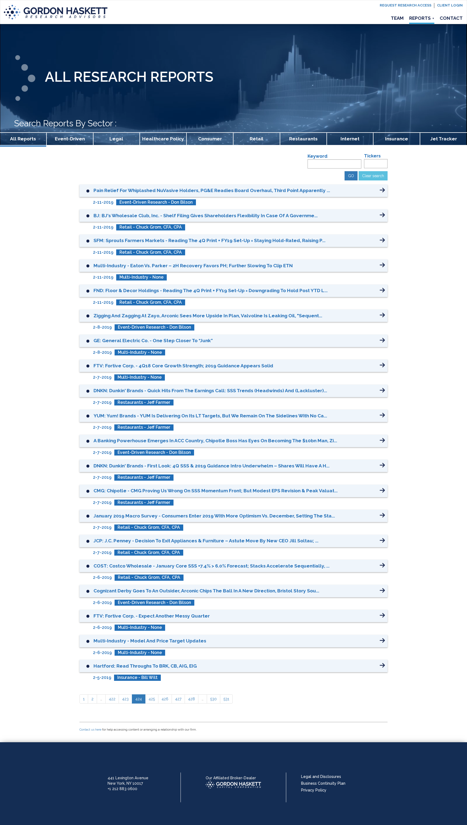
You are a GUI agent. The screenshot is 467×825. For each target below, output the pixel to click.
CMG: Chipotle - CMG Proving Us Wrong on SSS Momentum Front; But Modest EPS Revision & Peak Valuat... (216, 490)
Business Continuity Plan (323, 783)
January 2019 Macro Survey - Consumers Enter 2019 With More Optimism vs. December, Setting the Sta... (214, 516)
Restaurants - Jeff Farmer (144, 402)
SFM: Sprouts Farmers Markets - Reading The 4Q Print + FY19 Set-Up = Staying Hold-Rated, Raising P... (209, 240)
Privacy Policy (313, 790)
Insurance (396, 138)
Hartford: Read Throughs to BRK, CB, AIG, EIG (145, 666)
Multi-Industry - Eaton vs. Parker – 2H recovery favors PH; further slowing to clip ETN (193, 265)
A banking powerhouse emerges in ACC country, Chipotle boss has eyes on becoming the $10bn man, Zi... (215, 440)
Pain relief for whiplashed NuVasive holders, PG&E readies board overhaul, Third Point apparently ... (212, 190)
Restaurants (303, 138)
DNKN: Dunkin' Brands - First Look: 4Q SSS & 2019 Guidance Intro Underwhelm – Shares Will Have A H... (211, 465)
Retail (256, 138)
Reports (421, 18)
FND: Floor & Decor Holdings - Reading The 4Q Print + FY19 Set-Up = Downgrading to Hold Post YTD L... (211, 290)
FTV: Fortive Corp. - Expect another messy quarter (152, 616)
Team (397, 18)
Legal (116, 138)
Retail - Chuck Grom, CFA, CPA (150, 227)
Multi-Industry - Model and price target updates (150, 641)
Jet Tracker (443, 138)
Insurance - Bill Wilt (137, 677)
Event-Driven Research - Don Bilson (156, 202)
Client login (450, 5)
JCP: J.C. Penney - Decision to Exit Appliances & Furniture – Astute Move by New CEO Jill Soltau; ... (206, 540)
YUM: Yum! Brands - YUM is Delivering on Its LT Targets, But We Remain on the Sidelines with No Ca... (210, 415)
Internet (350, 138)
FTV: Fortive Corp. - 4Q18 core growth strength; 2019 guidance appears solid (183, 365)
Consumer (210, 138)
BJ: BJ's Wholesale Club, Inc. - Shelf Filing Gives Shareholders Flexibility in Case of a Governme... (206, 215)
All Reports (23, 138)
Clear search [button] (373, 176)
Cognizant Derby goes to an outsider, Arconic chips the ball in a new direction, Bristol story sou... (206, 590)
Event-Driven (70, 138)
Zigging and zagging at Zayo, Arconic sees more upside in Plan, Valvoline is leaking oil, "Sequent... (208, 315)
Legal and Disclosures (321, 776)
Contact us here (90, 729)
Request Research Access (405, 5)
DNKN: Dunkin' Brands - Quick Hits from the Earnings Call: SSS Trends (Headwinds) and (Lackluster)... (210, 390)
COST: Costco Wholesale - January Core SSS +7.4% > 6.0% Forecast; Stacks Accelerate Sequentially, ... (211, 566)
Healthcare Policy (163, 138)
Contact (451, 18)
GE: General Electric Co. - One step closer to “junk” (153, 340)
